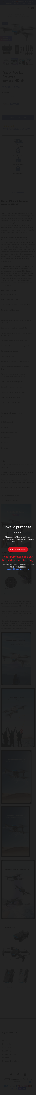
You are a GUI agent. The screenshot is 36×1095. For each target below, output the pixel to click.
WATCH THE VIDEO (18, 549)
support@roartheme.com (18, 569)
